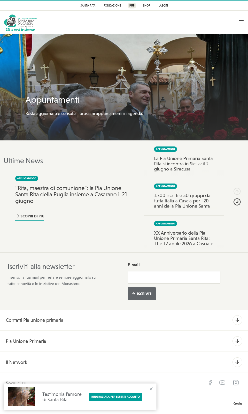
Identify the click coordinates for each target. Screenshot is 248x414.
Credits (237, 403)
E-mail (134, 264)
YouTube (222, 382)
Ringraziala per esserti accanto (115, 397)
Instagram (236, 382)
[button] (237, 191)
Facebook (210, 382)
